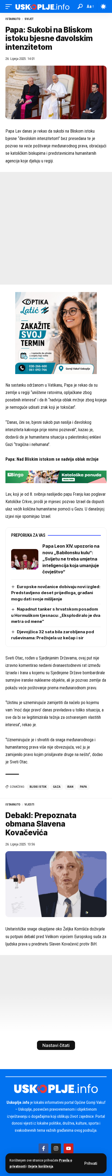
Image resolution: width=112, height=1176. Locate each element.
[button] (90, 1163)
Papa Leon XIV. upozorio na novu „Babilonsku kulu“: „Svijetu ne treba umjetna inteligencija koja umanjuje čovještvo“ (70, 558)
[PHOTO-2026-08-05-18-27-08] (56, 332)
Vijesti (29, 804)
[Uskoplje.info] (42, 6)
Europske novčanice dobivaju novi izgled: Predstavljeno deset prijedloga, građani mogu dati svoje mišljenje (55, 593)
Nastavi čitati (56, 1045)
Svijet (28, 19)
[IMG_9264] (56, 476)
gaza (57, 787)
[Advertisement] (56, 228)
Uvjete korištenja (40, 1166)
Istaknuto (12, 19)
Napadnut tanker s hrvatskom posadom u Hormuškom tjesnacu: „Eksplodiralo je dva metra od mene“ (55, 615)
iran (70, 787)
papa (83, 787)
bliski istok (38, 787)
